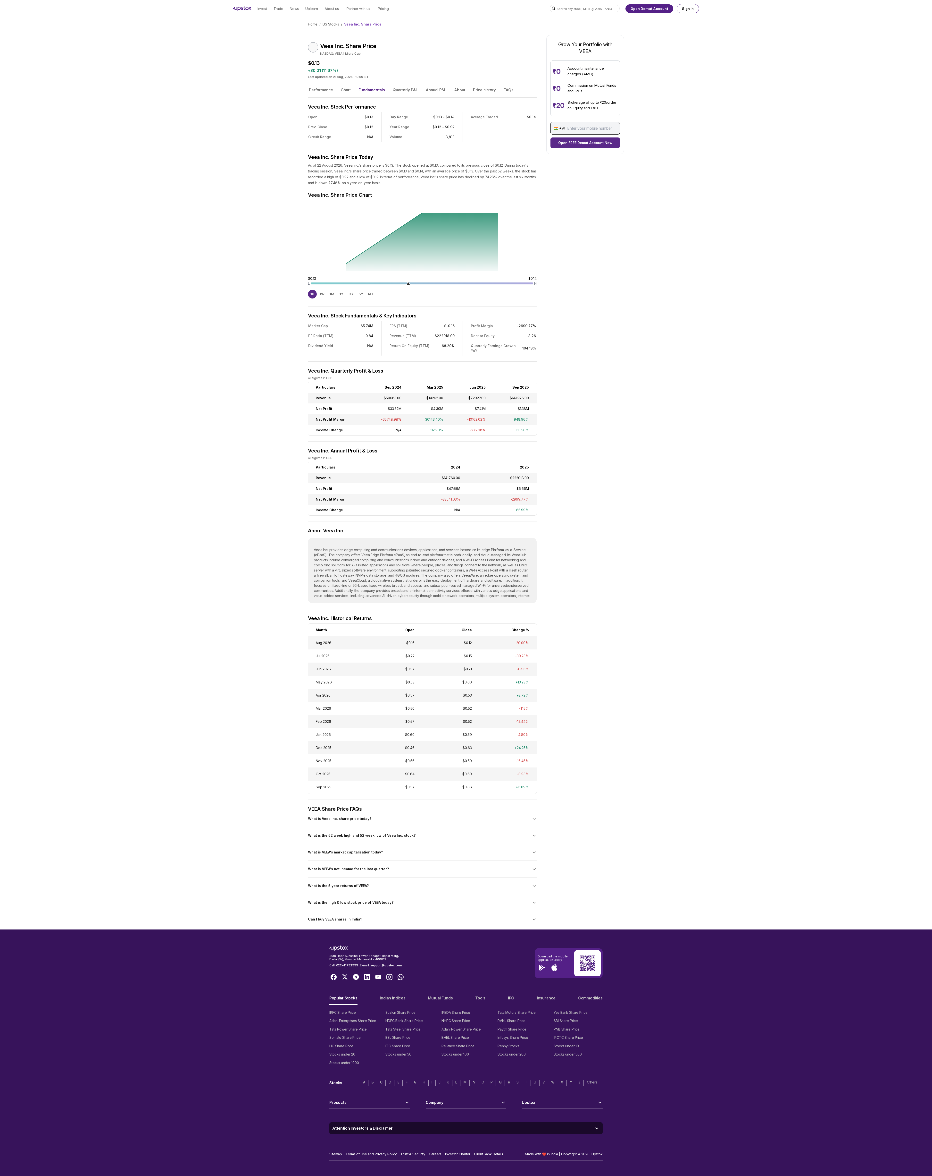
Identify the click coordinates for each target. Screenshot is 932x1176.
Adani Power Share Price (461, 1029)
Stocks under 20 (342, 1054)
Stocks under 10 (566, 1046)
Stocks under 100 (455, 1054)
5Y (361, 294)
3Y (351, 294)
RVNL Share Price (511, 1021)
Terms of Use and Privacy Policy (371, 1154)
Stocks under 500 (568, 1054)
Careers (435, 1154)
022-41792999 (347, 965)
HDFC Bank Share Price (404, 1021)
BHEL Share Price (455, 1037)
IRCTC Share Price (568, 1037)
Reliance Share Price (457, 1046)
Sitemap (335, 1154)
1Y (341, 294)
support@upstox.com (386, 965)
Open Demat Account (649, 9)
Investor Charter (457, 1154)
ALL (371, 294)
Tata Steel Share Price (403, 1029)
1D (312, 294)
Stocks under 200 (512, 1054)
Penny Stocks (508, 1046)
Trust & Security (412, 1154)
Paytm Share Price (512, 1029)
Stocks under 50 (398, 1054)
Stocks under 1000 (344, 1063)
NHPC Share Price (455, 1021)
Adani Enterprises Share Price (352, 1021)
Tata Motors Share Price (517, 1012)
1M (332, 294)
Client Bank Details (488, 1154)
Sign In (688, 9)
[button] (321, 90)
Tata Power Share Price (348, 1029)
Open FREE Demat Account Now (585, 143)
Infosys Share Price (513, 1037)
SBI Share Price (566, 1021)
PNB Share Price (567, 1029)
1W (322, 294)
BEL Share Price (397, 1037)
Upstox (597, 1154)
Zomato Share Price (345, 1037)
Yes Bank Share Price (571, 1012)
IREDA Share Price (455, 1012)
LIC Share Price (341, 1046)
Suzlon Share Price (400, 1012)
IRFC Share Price (342, 1012)
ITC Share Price (397, 1046)
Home (312, 24)
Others (592, 1082)
